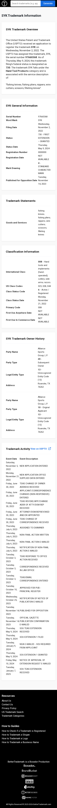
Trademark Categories (13, 715)
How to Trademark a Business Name (20, 742)
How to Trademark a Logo (15, 738)
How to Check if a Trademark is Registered (23, 731)
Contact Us (7, 704)
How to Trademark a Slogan (16, 734)
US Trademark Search (13, 712)
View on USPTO (39, 449)
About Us (6, 700)
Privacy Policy (9, 708)
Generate (48, 3)
